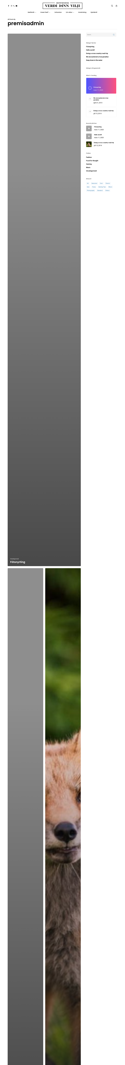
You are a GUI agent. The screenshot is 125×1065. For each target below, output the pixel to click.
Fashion (89, 157)
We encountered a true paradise (97, 57)
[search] (112, 6)
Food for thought (92, 161)
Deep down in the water (94, 60)
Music (88, 167)
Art (88, 183)
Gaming (89, 164)
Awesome (94, 183)
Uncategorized (14, 559)
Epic (88, 187)
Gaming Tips (102, 187)
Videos (107, 190)
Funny (94, 187)
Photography (90, 190)
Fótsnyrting (90, 46)
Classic (108, 183)
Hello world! (90, 50)
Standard (100, 190)
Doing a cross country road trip (97, 53)
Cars (101, 183)
